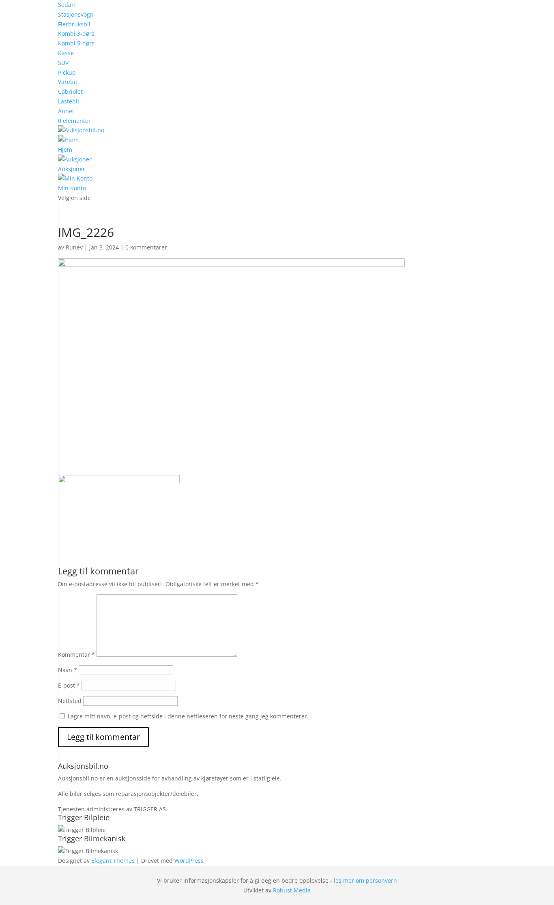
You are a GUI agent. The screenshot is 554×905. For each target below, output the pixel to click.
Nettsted (70, 701)
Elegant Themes (113, 860)
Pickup (67, 72)
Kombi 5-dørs (76, 43)
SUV (63, 63)
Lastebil (68, 101)
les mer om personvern (365, 880)
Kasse (66, 53)
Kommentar (76, 654)
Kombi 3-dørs (76, 33)
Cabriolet (70, 91)
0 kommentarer (146, 247)
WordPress (189, 860)
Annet (66, 111)
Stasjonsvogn (76, 14)
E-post (69, 685)
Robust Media (292, 890)
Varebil (67, 82)
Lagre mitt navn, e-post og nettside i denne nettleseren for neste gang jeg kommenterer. (188, 716)
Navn (67, 670)
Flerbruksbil (74, 24)
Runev (74, 247)
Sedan (66, 5)
